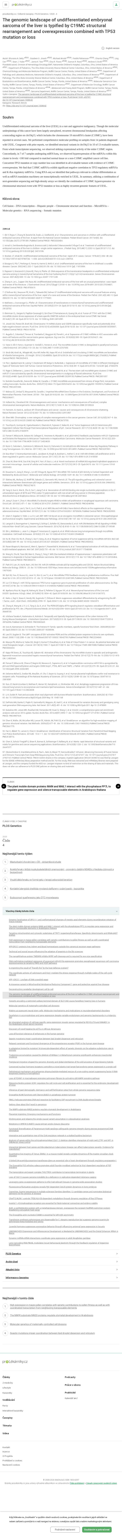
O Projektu (8, 1456)
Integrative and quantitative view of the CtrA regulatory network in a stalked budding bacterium (50, 1136)
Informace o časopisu (17, 1277)
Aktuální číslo (13, 1269)
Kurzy (5, 1405)
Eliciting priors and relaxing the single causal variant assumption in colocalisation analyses (49, 1119)
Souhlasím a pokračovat (97, 1529)
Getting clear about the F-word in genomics (28, 1104)
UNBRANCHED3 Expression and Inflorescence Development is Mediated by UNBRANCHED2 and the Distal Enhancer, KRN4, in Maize (63, 1232)
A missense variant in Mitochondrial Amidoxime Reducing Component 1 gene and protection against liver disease (59, 984)
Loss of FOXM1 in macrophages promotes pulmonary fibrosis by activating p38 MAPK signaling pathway (54, 1078)
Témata (7, 1425)
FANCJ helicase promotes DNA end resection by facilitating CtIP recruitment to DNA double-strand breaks (55, 1100)
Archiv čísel (12, 1261)
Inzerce (6, 1451)
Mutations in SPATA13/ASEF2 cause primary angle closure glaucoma (39, 1124)
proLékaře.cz (16, 5)
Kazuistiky (7, 1393)
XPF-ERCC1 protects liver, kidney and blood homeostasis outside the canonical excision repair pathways (54, 947)
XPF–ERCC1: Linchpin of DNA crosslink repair (28, 980)
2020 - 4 (53, 14)
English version (112, 48)
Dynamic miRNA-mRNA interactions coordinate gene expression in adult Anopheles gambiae (49, 1238)
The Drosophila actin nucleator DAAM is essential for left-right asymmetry (41, 1215)
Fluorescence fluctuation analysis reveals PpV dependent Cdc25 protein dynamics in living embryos (53, 1187)
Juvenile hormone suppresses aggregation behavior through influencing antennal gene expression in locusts (57, 1226)
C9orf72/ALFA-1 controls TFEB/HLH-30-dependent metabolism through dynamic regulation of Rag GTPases (55, 1198)
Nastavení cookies (11, 1465)
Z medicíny (8, 1382)
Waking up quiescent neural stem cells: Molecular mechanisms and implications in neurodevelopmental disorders (59, 1011)
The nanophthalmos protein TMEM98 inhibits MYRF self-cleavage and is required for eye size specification (55, 956)
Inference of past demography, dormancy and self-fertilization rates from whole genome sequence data (54, 1090)
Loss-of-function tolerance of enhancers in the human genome (36, 1034)
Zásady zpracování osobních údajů (101, 1483)
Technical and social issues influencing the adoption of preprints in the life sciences (46, 952)
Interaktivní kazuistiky (13, 1410)
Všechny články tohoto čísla (20, 911)
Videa (6, 1433)
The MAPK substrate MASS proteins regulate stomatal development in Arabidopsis (45, 1109)
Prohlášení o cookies (12, 1460)
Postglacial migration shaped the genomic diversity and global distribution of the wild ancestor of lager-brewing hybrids (61, 1062)
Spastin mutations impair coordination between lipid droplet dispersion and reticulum (46, 1039)
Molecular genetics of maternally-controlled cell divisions (34, 1006)
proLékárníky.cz (9, 14)
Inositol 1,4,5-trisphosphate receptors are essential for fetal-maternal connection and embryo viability (53, 1203)
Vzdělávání (9, 1400)
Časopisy (8, 1418)
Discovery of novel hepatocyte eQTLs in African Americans (35, 1029)
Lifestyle (7, 1387)
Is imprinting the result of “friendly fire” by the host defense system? (38, 968)
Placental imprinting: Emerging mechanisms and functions (35, 1114)
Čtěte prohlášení (77, 1483)
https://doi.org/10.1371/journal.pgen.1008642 (26, 106)
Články (6, 1377)
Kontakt (6, 1447)
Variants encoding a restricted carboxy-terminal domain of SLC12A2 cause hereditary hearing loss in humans (57, 1001)
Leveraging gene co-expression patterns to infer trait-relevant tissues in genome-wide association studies (55, 1182)
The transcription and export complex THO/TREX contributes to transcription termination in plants (51, 1172)
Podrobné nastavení (65, 1529)
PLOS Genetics (41, 14)
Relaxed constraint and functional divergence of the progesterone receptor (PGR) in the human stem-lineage (56, 1043)
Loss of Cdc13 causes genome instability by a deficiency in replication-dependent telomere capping (52, 1177)
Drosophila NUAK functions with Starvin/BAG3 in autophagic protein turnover (42, 1095)
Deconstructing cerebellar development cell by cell (31, 989)
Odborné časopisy (26, 14)
